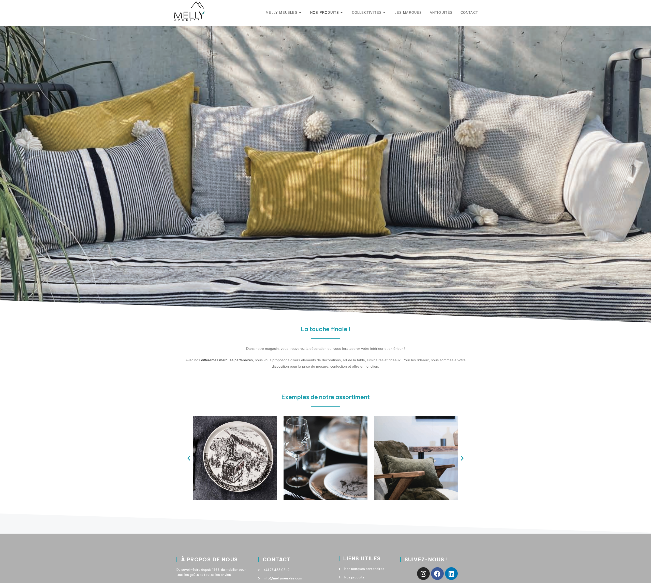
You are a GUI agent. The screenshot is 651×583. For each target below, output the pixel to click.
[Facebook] (437, 573)
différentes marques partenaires (227, 360)
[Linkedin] (451, 573)
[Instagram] (423, 573)
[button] (189, 458)
